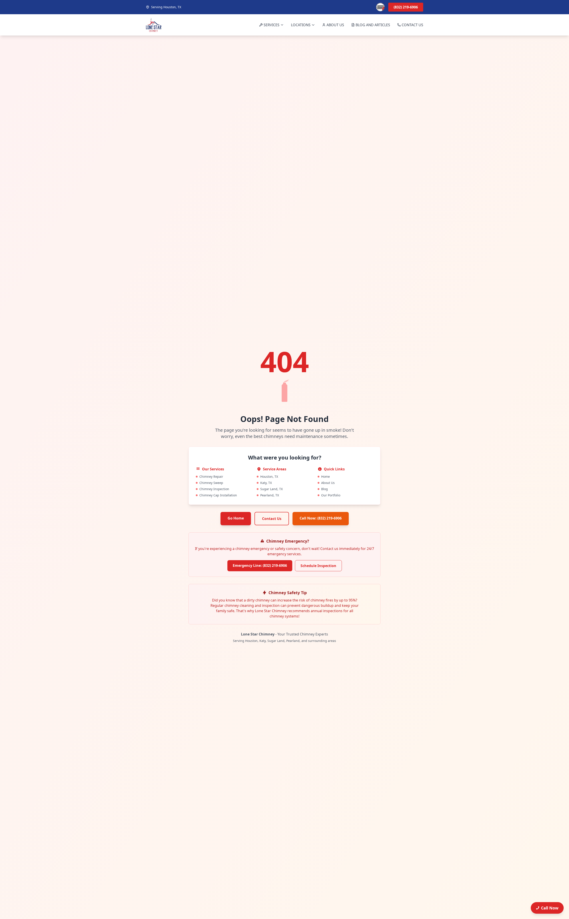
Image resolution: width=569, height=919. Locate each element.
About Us (328, 483)
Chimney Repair (211, 476)
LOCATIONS (301, 24)
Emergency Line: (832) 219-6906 (260, 565)
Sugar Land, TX (271, 489)
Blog (324, 489)
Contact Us (271, 518)
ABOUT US (335, 24)
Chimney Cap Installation (218, 495)
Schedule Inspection (318, 565)
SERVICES (271, 24)
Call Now (549, 908)
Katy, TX (266, 483)
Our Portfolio (330, 495)
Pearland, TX (269, 495)
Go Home (236, 518)
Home (325, 476)
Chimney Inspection (214, 489)
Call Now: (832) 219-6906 (321, 518)
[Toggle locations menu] (313, 25)
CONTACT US (412, 24)
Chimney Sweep (211, 483)
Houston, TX (269, 476)
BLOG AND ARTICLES (373, 24)
